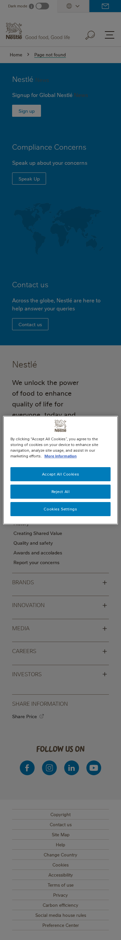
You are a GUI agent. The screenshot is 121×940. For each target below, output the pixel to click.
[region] (60, 469)
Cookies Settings (60, 508)
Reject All (60, 491)
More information (60, 455)
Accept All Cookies (60, 474)
